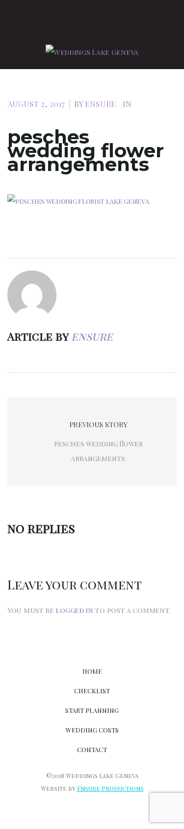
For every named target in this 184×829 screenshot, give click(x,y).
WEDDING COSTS (92, 730)
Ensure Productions (110, 788)
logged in (74, 610)
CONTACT (92, 749)
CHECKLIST (92, 690)
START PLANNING (92, 710)
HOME (92, 671)
